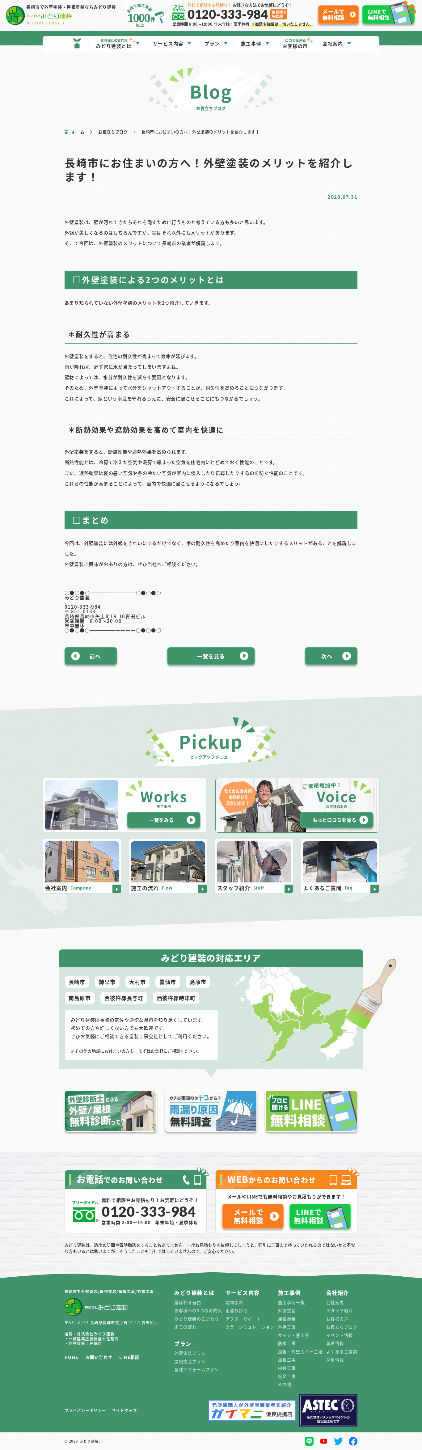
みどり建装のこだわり (196, 1319)
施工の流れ (185, 1327)
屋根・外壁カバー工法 (300, 1352)
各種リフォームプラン (196, 1369)
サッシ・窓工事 (294, 1335)
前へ (95, 656)
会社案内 (335, 1302)
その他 (285, 1384)
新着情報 (335, 1343)
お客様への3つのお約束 (198, 1310)
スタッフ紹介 (339, 1310)
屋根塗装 (287, 1319)
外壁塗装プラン (190, 1353)
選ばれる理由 (187, 1302)
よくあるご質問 (342, 1352)
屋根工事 (287, 1360)
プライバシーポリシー (85, 1410)
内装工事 (287, 1368)
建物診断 (234, 1302)
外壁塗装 (287, 1310)
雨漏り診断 (237, 1310)
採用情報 (335, 1360)
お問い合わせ (99, 1357)
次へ (326, 656)
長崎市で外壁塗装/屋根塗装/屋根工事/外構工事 (109, 1291)
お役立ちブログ (342, 1327)
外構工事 (287, 1327)
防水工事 (287, 1343)
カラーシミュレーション (250, 1327)
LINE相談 (129, 1357)
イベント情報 (339, 1335)
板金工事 (287, 1376)
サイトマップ (124, 1410)
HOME (71, 1357)
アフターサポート (243, 1319)
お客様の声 (337, 1319)
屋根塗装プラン (190, 1361)
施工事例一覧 (291, 1302)
